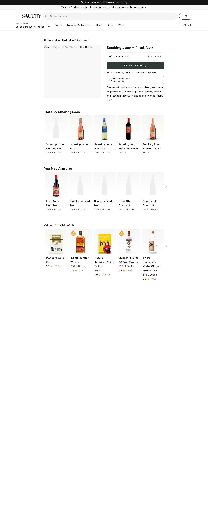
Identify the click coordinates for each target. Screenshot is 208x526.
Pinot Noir (82, 40)
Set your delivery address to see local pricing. (104, 2)
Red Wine (68, 40)
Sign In (188, 24)
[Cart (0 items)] (185, 16)
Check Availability (135, 65)
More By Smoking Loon (62, 112)
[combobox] (113, 16)
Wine (57, 40)
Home (47, 40)
